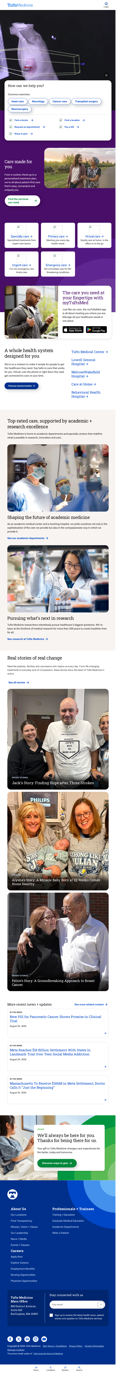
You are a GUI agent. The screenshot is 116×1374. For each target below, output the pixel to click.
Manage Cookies (15, 1350)
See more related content (89, 1004)
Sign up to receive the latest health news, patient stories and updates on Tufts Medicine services (79, 1317)
